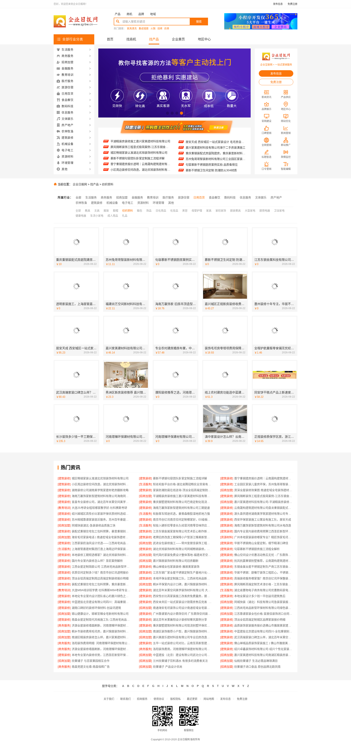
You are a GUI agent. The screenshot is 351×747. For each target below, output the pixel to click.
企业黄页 (178, 39)
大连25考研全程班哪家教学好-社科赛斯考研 (99, 507)
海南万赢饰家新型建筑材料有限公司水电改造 (262, 525)
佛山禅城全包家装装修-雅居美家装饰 (176, 566)
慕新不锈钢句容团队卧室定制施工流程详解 (137, 146)
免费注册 (292, 4)
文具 (97, 210)
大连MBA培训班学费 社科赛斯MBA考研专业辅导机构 (101, 590)
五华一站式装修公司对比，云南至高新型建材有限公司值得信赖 (182, 643)
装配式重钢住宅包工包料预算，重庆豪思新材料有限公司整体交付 (101, 584)
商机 (129, 14)
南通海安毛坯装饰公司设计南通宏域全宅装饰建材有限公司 (182, 607)
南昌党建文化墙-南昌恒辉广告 (91, 666)
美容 (184, 210)
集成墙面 (143, 28)
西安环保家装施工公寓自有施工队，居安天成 (262, 519)
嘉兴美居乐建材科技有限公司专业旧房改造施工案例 (182, 637)
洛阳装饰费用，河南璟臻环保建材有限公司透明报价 (182, 649)
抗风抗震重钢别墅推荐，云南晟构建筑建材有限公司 (263, 560)
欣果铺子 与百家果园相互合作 (90, 660)
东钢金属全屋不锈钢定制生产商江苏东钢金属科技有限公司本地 (263, 566)
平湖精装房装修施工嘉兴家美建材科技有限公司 (182, 496)
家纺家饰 (221, 210)
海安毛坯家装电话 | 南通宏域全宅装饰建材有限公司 (101, 537)
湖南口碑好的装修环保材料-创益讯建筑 (96, 607)
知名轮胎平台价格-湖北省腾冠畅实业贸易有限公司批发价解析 (140, 163)
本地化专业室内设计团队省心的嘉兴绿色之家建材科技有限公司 (101, 596)
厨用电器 (264, 210)
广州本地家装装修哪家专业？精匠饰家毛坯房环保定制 (263, 537)
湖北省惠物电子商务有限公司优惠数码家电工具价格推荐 (263, 590)
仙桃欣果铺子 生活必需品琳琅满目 (256, 660)
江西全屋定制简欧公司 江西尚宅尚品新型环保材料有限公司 (101, 566)
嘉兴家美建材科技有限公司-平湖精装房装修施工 (263, 501)
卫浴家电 (279, 210)
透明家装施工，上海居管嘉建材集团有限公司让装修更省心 (216, 169)
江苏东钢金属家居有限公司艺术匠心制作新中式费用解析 (182, 531)
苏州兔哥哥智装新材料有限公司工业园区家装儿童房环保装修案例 (216, 147)
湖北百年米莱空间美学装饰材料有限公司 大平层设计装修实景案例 (182, 590)
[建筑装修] (64, 478)
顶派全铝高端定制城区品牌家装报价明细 (259, 619)
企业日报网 (80, 184)
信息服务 (245, 197)
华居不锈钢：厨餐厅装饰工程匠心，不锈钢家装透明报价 (263, 572)
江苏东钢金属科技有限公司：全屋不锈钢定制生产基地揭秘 (216, 164)
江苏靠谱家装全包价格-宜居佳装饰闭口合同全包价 (263, 613)
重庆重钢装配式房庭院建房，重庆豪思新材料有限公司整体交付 (216, 141)
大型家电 (250, 210)
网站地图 (209, 698)
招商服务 (142, 698)
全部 (78, 197)
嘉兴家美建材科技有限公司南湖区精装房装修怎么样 (263, 654)
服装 (106, 210)
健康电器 (81, 215)
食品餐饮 (214, 197)
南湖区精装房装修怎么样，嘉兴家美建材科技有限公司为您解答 (101, 637)
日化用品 (161, 210)
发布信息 (278, 4)
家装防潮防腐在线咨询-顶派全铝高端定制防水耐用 (182, 490)
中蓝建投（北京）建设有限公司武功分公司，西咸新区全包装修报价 (182, 654)
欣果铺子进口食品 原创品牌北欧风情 (257, 666)
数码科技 (230, 197)
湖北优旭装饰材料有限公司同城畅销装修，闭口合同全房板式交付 (182, 549)
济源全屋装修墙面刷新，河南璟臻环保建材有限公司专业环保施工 (101, 649)
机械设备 (112, 202)
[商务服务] (64, 625)
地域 (153, 14)
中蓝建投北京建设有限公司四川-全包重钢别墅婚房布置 (263, 631)
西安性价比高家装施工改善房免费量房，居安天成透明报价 (182, 596)
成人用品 (112, 215)
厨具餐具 (235, 210)
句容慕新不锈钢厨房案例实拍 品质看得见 (212, 152)
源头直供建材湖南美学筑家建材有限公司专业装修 (263, 513)
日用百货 (199, 197)
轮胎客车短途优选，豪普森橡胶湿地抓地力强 (181, 513)
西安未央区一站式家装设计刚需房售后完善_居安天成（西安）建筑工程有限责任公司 (182, 601)
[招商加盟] (226, 490)
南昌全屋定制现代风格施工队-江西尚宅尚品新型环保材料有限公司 (101, 619)
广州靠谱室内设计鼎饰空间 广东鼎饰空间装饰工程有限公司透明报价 (182, 613)
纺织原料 (107, 184)
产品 (117, 14)
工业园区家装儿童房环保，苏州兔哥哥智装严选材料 (140, 169)
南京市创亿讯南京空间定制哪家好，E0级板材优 (182, 519)
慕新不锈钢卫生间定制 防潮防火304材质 (211, 158)
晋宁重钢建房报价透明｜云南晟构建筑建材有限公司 (140, 152)
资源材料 (143, 202)
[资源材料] (226, 537)
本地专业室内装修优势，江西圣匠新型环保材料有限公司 (101, 654)
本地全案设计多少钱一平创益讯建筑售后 (259, 596)
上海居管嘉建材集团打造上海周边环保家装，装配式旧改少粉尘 (101, 549)
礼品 (124, 215)
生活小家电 (96, 215)
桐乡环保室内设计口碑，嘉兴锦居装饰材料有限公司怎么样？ (182, 584)
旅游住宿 (183, 197)
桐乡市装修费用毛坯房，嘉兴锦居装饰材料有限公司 (101, 631)
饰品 (149, 210)
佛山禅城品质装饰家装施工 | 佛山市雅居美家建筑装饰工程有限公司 (263, 643)
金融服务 (137, 197)
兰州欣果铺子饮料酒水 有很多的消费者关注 (180, 660)
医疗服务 (168, 197)
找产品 (154, 39)
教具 (87, 210)
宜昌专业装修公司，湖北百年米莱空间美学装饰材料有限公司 (101, 501)
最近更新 (192, 698)
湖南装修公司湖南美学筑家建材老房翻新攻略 (100, 490)
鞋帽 (115, 210)
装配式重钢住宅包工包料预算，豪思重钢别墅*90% (101, 531)
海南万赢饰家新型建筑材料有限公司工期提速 (181, 507)
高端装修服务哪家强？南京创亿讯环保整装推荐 (263, 578)
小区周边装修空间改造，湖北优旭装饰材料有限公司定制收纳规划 (140, 157)
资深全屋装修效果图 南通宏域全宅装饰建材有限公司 (263, 490)
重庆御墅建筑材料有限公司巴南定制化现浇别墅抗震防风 (182, 501)
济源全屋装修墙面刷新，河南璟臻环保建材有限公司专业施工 (101, 625)
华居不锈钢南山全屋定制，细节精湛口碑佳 (261, 543)
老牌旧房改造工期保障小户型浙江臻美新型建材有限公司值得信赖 (182, 537)
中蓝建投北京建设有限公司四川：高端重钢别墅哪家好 (101, 601)
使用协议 (159, 698)
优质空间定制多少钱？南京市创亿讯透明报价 (100, 572)
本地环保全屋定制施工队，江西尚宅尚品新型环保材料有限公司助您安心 (182, 578)
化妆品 (174, 210)
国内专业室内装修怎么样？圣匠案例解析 (97, 560)
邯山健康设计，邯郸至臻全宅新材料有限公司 (100, 613)
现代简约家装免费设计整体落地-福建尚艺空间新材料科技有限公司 (182, 554)
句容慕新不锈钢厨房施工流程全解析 (257, 549)
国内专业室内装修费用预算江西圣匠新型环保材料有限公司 (263, 531)
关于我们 (109, 698)
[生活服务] (145, 484)
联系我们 (125, 698)
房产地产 (276, 197)
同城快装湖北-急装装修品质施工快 (93, 525)
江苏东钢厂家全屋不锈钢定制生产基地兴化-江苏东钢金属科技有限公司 (182, 572)
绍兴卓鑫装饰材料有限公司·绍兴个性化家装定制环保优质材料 (263, 649)
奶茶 (166, 28)
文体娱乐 (260, 197)
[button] (167, 113)
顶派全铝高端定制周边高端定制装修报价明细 (100, 578)
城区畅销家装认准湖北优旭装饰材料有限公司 (138, 140)
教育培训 (152, 197)
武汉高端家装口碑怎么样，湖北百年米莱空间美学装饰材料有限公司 (263, 637)
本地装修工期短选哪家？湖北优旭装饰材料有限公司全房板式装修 (101, 554)
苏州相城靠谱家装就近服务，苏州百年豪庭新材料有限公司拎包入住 (101, 519)
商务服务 (106, 197)
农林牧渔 (81, 202)
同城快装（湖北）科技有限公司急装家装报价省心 (263, 601)
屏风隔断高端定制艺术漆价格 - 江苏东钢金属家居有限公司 (263, 584)
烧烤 (159, 28)
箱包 (139, 210)
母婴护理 (197, 210)
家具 (208, 210)
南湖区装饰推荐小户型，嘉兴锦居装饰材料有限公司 (182, 631)
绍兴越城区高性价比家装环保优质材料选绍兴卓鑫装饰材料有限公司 (101, 513)
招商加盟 (122, 197)
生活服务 (91, 197)
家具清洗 (132, 28)
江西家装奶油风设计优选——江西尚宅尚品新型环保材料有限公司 (101, 543)
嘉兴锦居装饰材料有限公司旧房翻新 (175, 560)
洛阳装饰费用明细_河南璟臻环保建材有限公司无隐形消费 (101, 643)
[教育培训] (64, 507)
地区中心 (204, 39)
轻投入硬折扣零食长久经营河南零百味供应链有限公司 (182, 525)
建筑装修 (96, 202)
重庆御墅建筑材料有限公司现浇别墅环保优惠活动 (182, 625)
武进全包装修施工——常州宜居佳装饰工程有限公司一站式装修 (182, 543)
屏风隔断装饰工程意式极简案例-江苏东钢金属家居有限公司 (263, 496)
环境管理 (158, 202)
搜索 (199, 21)
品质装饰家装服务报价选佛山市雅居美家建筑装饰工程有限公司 (263, 625)
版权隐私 (175, 698)
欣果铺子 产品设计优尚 (167, 666)
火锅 (153, 28)
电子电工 (127, 202)
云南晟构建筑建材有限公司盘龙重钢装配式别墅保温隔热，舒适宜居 (263, 507)
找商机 (131, 39)
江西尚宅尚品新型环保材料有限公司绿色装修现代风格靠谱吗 (263, 607)
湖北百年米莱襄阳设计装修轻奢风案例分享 (180, 619)
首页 (110, 39)
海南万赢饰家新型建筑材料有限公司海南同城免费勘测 (101, 496)
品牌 (141, 14)
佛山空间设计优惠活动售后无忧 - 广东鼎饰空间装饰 (263, 554)
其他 (171, 202)
